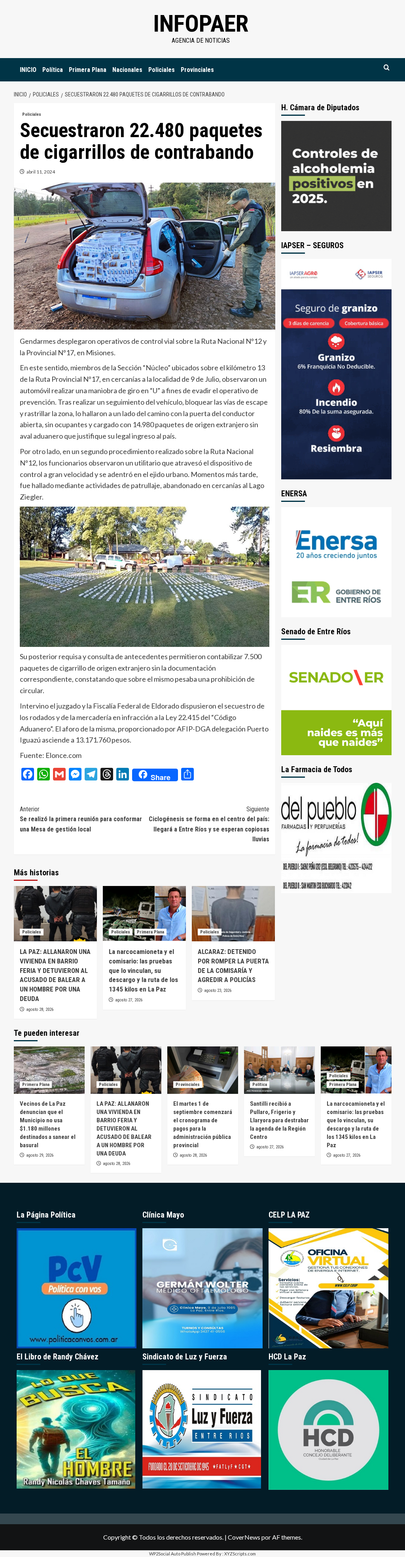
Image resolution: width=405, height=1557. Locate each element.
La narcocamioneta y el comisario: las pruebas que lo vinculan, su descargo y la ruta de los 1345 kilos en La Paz (143, 970)
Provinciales (197, 70)
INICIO (28, 70)
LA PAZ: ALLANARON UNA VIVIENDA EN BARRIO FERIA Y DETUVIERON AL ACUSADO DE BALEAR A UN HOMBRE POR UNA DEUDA (124, 1128)
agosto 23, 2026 (217, 990)
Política (52, 70)
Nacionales (127, 70)
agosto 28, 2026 (39, 1009)
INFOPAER (200, 23)
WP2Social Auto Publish (172, 1553)
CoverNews (244, 1537)
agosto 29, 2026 (39, 1155)
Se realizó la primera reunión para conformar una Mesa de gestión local (81, 819)
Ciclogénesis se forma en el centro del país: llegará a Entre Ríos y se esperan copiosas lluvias (209, 824)
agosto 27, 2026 (128, 1000)
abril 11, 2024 (40, 172)
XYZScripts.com (240, 1553)
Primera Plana (87, 70)
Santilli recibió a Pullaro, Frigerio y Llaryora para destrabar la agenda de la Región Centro (279, 1120)
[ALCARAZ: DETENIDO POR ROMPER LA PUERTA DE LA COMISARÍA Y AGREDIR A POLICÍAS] (233, 913)
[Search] (387, 68)
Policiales (161, 70)
